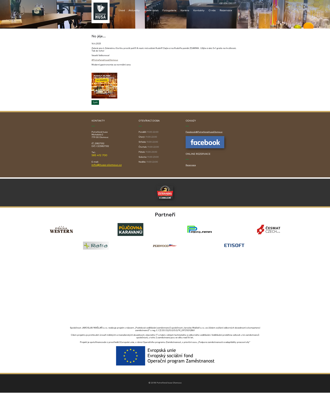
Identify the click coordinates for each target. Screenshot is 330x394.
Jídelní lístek (151, 10)
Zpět (95, 102)
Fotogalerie (169, 10)
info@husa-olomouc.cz (107, 165)
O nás (212, 10)
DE (230, 3)
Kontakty (198, 10)
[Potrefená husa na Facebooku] (205, 148)
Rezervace (226, 10)
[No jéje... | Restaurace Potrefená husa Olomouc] (101, 11)
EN (225, 3)
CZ (221, 3)
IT (235, 3)
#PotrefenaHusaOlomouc (105, 60)
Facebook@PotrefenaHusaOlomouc (204, 132)
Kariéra (184, 10)
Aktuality (134, 10)
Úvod (122, 10)
